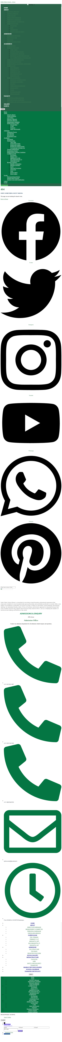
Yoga (12, 90)
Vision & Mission (12, 14)
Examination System (14, 62)
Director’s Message (14, 18)
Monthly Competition (18, 80)
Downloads (11, 46)
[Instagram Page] (4, 1032)
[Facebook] (4, 1034)
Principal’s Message (14, 20)
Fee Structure (12, 38)
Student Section (13, 48)
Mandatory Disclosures (32, 967)
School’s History (13, 12)
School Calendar (32, 969)
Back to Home (4, 199)
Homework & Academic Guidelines (19, 64)
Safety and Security (17, 32)
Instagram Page (9, 1032)
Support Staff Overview (15, 100)
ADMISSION (32, 947)
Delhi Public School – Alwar (8, 2)
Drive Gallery (15, 94)
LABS (11, 28)
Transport (14, 30)
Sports (12, 84)
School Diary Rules (17, 52)
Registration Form (13, 42)
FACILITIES (13, 26)
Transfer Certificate (32, 971)
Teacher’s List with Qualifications (19, 102)
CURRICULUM (11, 66)
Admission (7, 34)
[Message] (11, 1030)
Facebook (7, 1034)
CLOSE (3, 1020)
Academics (8, 44)
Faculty (7, 96)
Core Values (11, 16)
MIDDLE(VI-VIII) (15, 72)
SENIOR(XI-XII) (14, 76)
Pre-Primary (14, 68)
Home (6, 8)
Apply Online (7, 1017)
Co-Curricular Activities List (20, 58)
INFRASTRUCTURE (12, 24)
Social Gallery (15, 92)
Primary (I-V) (14, 70)
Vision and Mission (34, 933)
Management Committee (15, 22)
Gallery (7, 104)
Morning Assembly (16, 82)
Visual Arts (14, 88)
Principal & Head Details (15, 98)
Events (6, 106)
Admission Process (13, 36)
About (6, 10)
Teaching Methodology (15, 60)
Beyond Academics (13, 78)
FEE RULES (10, 40)
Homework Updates (17, 54)
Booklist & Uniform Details (19, 56)
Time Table (13, 50)
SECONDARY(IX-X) (16, 74)
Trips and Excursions (17, 86)
